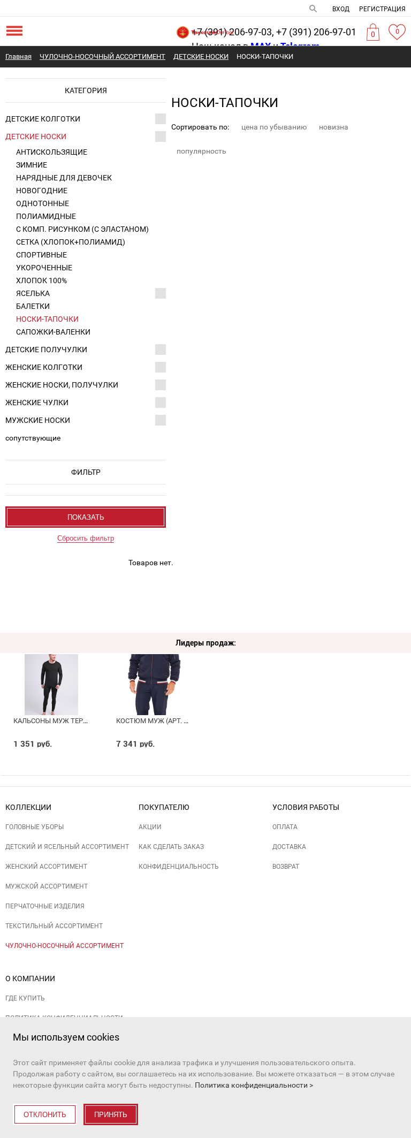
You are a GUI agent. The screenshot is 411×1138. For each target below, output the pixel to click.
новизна (333, 127)
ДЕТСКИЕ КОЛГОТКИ (42, 119)
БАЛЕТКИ (33, 306)
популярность (201, 151)
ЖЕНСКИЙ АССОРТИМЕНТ (46, 866)
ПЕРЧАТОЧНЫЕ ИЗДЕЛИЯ (45, 906)
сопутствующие (32, 438)
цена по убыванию (274, 127)
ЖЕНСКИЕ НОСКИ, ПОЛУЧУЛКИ (61, 385)
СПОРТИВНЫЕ (41, 255)
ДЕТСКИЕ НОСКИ (35, 136)
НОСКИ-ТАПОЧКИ (47, 319)
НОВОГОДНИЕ (41, 190)
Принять (110, 1115)
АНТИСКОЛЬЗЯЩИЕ (51, 152)
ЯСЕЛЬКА (33, 293)
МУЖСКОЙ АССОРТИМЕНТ (46, 886)
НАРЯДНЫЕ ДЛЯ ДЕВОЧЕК (64, 177)
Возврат (285, 866)
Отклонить (45, 1115)
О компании (30, 978)
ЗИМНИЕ (31, 165)
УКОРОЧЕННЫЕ (44, 267)
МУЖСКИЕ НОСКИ (37, 420)
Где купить (25, 998)
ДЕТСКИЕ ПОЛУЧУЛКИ (46, 349)
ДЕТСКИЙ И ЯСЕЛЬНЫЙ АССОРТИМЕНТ (67, 847)
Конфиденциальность (179, 866)
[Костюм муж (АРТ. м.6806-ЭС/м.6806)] (154, 664)
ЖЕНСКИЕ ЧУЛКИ (36, 402)
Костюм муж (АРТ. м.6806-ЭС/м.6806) (180, 721)
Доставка (289, 847)
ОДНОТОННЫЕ (42, 203)
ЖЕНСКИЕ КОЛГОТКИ (43, 367)
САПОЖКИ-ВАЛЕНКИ (53, 332)
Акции (150, 827)
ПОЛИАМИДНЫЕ (46, 216)
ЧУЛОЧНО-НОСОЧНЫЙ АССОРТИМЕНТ (64, 946)
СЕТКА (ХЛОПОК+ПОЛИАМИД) (70, 242)
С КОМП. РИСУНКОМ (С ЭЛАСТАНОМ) (82, 229)
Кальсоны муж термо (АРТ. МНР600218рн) (87, 721)
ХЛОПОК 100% (41, 280)
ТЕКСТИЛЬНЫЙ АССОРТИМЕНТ (54, 926)
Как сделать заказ (171, 847)
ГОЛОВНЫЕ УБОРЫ (34, 827)
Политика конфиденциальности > (254, 1085)
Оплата (285, 827)
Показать (85, 517)
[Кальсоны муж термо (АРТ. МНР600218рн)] (51, 664)
